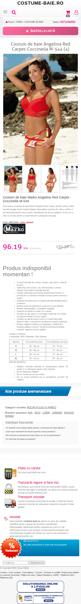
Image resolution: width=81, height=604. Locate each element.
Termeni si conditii (52, 572)
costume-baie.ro (32, 521)
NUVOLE (69, 413)
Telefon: (64, 22)
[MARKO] (14, 228)
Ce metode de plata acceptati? (21, 439)
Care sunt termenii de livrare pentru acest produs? (31, 431)
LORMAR (57, 413)
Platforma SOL (67, 575)
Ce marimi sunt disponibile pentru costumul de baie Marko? (35, 428)
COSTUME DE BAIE (33, 22)
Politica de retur (28, 575)
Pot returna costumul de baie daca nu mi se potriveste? (33, 435)
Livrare (39, 572)
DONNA (9, 416)
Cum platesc (28, 572)
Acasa (11, 22)
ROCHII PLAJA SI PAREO (41, 407)
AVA (30, 413)
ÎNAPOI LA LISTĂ (43, 31)
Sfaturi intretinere (45, 575)
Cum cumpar (15, 572)
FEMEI (19, 22)
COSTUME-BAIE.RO (40, 3)
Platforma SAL (6, 578)
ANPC (56, 575)
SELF (37, 413)
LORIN (46, 413)
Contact (4, 572)
